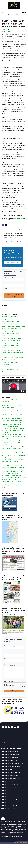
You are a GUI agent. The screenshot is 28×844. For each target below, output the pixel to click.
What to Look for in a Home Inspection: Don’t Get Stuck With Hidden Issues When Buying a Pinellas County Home (13, 405)
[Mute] (21, 391)
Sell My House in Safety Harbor (10, 348)
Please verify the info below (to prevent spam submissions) (14, 680)
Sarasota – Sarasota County (9, 372)
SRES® (16, 14)
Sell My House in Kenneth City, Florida (11, 328)
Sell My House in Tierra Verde (9, 360)
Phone (6, 288)
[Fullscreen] (24, 391)
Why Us (2, 738)
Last (15, 650)
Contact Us (4, 744)
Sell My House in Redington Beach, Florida (11, 788)
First (4, 650)
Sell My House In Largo (8, 331)
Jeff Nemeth (7, 31)
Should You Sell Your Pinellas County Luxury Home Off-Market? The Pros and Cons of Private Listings (13, 430)
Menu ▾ (24, 12)
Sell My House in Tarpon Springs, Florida (12, 357)
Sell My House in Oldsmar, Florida (10, 336)
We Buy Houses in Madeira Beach (10, 333)
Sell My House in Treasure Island (10, 362)
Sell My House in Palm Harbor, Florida (11, 338)
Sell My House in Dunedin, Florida (9, 757)
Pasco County (5, 365)
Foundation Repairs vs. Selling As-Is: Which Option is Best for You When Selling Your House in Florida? (13, 461)
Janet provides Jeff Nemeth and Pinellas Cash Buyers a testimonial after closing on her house (13, 485)
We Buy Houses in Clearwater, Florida (11, 319)
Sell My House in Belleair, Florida (10, 316)
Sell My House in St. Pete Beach (10, 355)
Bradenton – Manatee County (9, 367)
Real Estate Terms (5, 730)
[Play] (4, 391)
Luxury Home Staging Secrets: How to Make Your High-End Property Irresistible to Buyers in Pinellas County (13, 436)
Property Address (8, 277)
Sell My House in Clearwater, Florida (10, 754)
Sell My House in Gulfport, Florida (9, 760)
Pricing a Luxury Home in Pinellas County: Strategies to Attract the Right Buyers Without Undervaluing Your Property (12, 420)
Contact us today (19, 218)
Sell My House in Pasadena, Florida (11, 340)
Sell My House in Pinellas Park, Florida (12, 343)
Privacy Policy (4, 742)
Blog (2, 740)
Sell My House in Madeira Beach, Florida (11, 773)
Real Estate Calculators (7, 732)
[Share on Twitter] (6, 225)
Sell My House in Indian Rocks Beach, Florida (12, 764)
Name (5, 645)
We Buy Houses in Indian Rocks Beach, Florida (13, 326)
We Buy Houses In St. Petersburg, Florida (12, 352)
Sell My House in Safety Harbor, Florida (11, 791)
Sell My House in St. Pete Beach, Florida (11, 800)
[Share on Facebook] (3, 225)
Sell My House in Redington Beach (10, 345)
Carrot (20, 836)
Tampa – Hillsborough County (10, 369)
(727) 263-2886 (19, 220)
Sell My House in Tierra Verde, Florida (10, 806)
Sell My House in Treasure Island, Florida (11, 809)
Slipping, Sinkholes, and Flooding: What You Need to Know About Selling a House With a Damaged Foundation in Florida (13, 467)
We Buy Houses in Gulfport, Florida (11, 324)
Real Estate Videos (5, 734)
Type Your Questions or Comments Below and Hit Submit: (13, 665)
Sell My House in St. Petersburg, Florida (11, 797)
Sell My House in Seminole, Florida (11, 350)
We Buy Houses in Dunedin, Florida (11, 321)
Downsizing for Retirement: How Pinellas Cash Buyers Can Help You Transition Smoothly (13, 442)
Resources (3, 736)
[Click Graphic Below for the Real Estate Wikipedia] (9, 503)
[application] (14, 386)
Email (5, 283)
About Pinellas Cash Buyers (8, 14)
